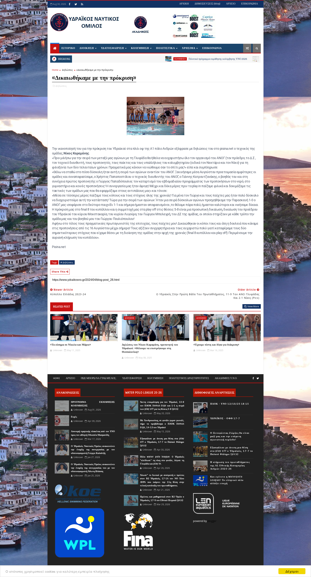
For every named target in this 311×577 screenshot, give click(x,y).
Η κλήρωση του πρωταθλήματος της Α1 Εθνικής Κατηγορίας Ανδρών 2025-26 (230, 465)
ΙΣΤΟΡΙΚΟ (68, 48)
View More (253, 306)
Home (55, 69)
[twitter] (75, 4)
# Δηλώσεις (66, 262)
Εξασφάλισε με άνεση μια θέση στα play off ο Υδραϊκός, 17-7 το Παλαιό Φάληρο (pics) (162, 442)
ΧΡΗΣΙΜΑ (188, 48)
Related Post (61, 306)
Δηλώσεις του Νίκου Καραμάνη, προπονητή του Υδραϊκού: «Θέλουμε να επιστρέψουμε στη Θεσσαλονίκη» (150, 348)
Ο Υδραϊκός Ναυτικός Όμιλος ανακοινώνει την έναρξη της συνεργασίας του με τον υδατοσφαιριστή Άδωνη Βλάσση (93, 468)
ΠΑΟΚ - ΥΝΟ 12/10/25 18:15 (229, 403)
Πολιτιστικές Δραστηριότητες (189, 378)
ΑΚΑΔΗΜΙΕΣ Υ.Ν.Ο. (226, 378)
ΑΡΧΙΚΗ (184, 3)
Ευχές (74, 416)
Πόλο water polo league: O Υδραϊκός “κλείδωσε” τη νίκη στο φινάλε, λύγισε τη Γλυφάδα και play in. (162, 460)
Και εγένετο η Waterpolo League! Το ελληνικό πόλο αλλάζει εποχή (227, 480)
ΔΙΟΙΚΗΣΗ (87, 48)
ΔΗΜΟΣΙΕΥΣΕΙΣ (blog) (207, 3)
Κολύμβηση (155, 378)
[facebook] (69, 4)
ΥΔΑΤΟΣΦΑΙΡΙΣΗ (112, 48)
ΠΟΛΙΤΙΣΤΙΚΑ (165, 48)
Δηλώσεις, (61, 85)
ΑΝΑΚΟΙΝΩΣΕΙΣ (241, 59)
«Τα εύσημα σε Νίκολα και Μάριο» (70, 344)
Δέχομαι (292, 571)
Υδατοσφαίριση (132, 378)
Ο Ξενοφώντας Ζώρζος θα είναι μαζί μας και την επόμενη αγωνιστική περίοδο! (229, 436)
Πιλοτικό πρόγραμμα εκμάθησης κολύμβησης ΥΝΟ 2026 (191, 58)
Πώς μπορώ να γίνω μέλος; (98, 378)
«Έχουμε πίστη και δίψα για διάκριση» (216, 344)
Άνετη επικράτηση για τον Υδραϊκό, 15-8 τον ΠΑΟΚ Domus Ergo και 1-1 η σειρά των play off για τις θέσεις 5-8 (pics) (162, 406)
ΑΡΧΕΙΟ (230, 3)
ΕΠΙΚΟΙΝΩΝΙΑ (249, 3)
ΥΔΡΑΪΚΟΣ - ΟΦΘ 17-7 (225, 418)
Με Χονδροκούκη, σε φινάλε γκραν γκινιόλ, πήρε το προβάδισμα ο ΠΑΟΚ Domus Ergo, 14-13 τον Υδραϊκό (162, 424)
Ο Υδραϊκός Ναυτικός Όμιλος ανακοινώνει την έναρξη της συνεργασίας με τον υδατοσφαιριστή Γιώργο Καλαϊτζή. (93, 450)
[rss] (82, 4)
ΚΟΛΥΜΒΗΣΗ (140, 48)
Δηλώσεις (67, 69)
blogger (212, 521)
